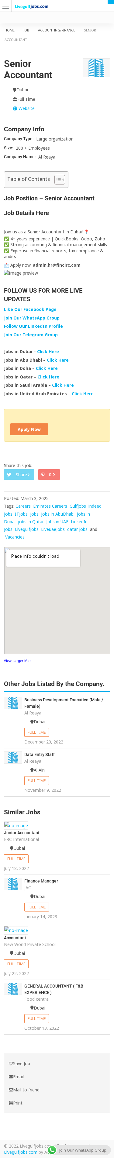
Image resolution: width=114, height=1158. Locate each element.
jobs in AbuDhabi (57, 514)
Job (26, 30)
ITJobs (21, 514)
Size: (9, 147)
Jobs (34, 514)
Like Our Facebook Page (30, 309)
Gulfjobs (78, 506)
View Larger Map (18, 660)
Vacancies (15, 537)
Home (10, 30)
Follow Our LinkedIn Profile (33, 326)
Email (18, 1076)
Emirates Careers (50, 506)
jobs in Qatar (31, 521)
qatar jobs (77, 529)
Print (17, 1103)
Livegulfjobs (27, 529)
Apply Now (29, 429)
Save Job (21, 1063)
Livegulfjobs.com (20, 1152)
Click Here (48, 351)
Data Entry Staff (39, 754)
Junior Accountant (22, 832)
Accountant (15, 937)
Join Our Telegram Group (31, 335)
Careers (23, 506)
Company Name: (20, 156)
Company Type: (19, 138)
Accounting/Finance (56, 30)
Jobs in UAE (57, 521)
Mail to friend (26, 1090)
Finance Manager (41, 881)
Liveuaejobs (53, 529)
